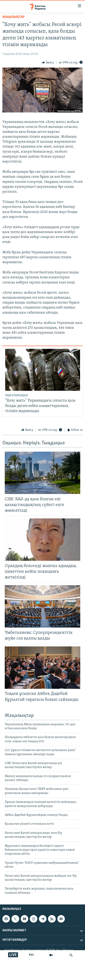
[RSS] (52, 919)
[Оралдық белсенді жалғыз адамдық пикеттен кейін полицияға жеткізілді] (42, 539)
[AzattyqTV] (51, 955)
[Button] (48, 62)
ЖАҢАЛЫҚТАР (13, 17)
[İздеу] (71, 955)
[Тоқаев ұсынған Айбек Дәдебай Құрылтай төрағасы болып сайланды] (42, 667)
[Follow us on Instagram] (33, 919)
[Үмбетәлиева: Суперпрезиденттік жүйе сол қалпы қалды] (42, 606)
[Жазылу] (61, 919)
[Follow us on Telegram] (42, 919)
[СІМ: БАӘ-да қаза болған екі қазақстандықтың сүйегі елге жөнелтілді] (42, 473)
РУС (31, 955)
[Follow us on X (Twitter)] (15, 919)
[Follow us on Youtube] (24, 919)
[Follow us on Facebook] (6, 919)
